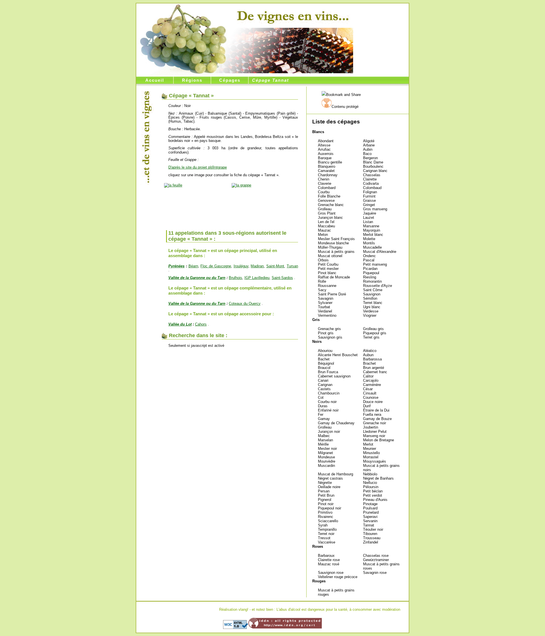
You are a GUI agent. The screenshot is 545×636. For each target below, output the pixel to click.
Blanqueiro (326, 166)
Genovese (326, 200)
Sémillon (370, 298)
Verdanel (325, 311)
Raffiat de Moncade (334, 277)
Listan (368, 222)
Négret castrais (330, 478)
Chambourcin (328, 393)
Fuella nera (372, 414)
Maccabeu (326, 226)
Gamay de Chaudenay (336, 423)
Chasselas (371, 175)
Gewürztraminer (376, 560)
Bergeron (370, 158)
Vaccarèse (326, 542)
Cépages (229, 80)
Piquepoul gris (374, 333)
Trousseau (371, 538)
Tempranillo (327, 529)
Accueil (154, 80)
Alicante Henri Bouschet (338, 355)
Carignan (325, 385)
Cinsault (369, 393)
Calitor (368, 376)
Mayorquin (371, 230)
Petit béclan (373, 491)
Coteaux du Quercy (245, 303)
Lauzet (368, 217)
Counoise (370, 397)
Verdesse (370, 311)
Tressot (324, 538)
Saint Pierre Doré (332, 294)
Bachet (324, 359)
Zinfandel (370, 542)
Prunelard (371, 512)
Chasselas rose (376, 555)
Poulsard (370, 508)
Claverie (324, 183)
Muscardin (326, 465)
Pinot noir (326, 504)
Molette (369, 239)
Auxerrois (326, 154)
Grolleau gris (373, 329)
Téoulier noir (373, 529)
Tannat (368, 525)
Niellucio (370, 482)
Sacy (322, 290)
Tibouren (370, 534)
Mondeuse (326, 457)
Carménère (372, 385)
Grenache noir (374, 423)
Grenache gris (329, 329)
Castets (324, 389)
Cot (321, 397)
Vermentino (327, 315)
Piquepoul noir (329, 508)
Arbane (369, 145)
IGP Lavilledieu (256, 278)
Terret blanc (372, 303)
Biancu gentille (330, 162)
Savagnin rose (375, 572)
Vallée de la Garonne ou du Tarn (196, 278)
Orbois (323, 260)
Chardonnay (328, 175)
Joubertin (370, 427)
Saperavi (370, 517)
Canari (323, 380)
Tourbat (324, 307)
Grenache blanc (331, 205)
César (368, 389)
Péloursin (370, 487)
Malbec (324, 436)
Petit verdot (372, 495)
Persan (324, 491)
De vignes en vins (293, 16)
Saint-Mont (275, 266)
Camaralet (326, 171)
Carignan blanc (375, 171)
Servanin (370, 521)
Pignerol (324, 500)
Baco (367, 154)
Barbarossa (372, 359)
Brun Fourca (328, 372)
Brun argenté (373, 368)
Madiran (257, 266)
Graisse (369, 200)
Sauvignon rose (330, 572)
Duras (323, 406)
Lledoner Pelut (375, 431)
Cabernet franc (375, 372)
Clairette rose (329, 560)
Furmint (369, 196)
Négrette (325, 482)
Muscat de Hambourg (335, 474)
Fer (320, 414)
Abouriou (325, 351)
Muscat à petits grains (336, 251)
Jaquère (369, 213)
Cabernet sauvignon (334, 376)
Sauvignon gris (330, 337)
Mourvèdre (326, 461)
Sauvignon (371, 294)
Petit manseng (375, 264)
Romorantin (372, 281)
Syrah (323, 525)
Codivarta (371, 183)
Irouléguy (241, 266)
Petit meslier (328, 268)
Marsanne (371, 226)
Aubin (367, 149)
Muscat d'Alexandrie (379, 251)
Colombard (327, 188)
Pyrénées (176, 266)
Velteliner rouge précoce (337, 577)
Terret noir (326, 534)
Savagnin (325, 298)
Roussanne (327, 286)
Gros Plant (327, 213)
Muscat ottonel (330, 256)
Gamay (324, 419)
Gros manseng (375, 209)
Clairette (370, 179)
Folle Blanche (329, 196)
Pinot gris (326, 333)
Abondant (326, 141)
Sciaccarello (328, 521)
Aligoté (368, 141)
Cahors (201, 324)
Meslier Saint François (336, 239)
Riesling (369, 277)
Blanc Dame (373, 162)
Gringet (369, 205)
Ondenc (369, 256)
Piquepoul (371, 273)
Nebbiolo (370, 474)
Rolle (322, 281)
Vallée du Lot (180, 324)
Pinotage (370, 504)
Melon (323, 234)
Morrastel (370, 457)
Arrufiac (324, 149)
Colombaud (372, 188)
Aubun (368, 355)
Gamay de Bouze (377, 419)
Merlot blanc (373, 234)
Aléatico (369, 351)
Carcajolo (370, 380)
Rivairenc (325, 517)
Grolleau (325, 209)
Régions (192, 80)
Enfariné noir (328, 410)
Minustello (371, 453)
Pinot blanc (327, 273)
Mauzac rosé (328, 564)
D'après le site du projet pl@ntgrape (197, 167)
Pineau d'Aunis (375, 500)
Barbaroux (326, 555)
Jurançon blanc (330, 217)
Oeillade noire (329, 487)
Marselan (325, 440)
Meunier (369, 448)
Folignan (370, 192)
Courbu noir (327, 402)
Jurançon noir (329, 431)
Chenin (323, 179)
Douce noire (373, 402)
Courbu (324, 192)
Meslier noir (327, 448)
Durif (367, 406)
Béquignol (326, 363)
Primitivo (325, 512)
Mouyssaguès (374, 461)
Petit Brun (326, 495)
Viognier (369, 315)
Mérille (323, 444)
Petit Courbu (328, 264)
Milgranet (325, 453)
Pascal (368, 260)
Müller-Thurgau (330, 247)
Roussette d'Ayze (377, 286)
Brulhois (235, 278)
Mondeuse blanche (333, 243)
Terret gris (371, 337)
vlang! (243, 609)
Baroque (325, 158)
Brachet (369, 363)
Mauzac (324, 230)
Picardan (370, 268)
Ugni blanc (371, 307)
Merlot (368, 444)
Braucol (324, 368)
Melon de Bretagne (378, 440)
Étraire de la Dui (376, 410)
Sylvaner (325, 303)
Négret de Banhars (378, 478)
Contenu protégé (345, 106)
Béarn (193, 266)
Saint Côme (372, 290)
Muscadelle (372, 247)
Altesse (324, 145)
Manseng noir (374, 436)
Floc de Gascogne (215, 266)
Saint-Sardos (282, 278)
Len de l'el (326, 222)
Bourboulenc (373, 166)
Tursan (292, 266)
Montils (369, 243)
